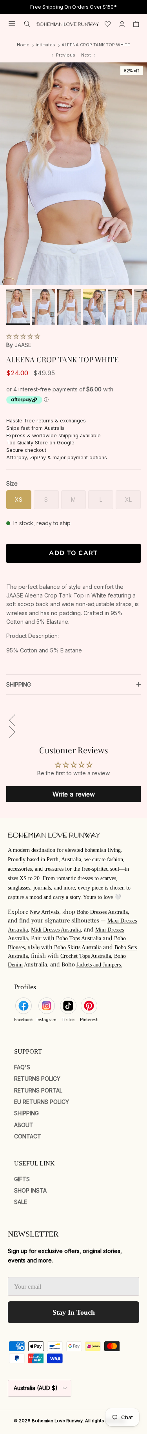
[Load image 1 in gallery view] (73, 173)
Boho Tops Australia (79, 938)
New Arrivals (44, 912)
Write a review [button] (74, 794)
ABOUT (23, 1125)
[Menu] (12, 24)
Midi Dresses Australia (56, 930)
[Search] (27, 23)
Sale (20, 1201)
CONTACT (27, 1136)
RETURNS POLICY (37, 1078)
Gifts (22, 1179)
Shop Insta (30, 1190)
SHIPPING (18, 684)
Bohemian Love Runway (57, 1420)
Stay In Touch (74, 1312)
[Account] (122, 24)
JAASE (23, 345)
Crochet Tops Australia (85, 956)
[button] (23, 336)
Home (23, 44)
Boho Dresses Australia (102, 912)
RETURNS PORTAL (38, 1090)
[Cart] (136, 24)
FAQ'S (22, 1067)
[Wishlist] (108, 24)
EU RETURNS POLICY (41, 1101)
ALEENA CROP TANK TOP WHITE (96, 44)
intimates (45, 44)
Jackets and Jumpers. (99, 965)
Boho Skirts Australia (78, 947)
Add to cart (73, 553)
